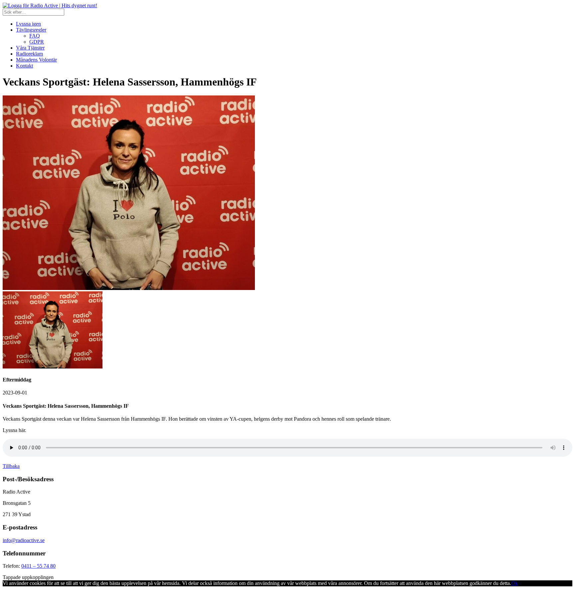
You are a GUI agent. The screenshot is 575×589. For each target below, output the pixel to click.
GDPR (36, 42)
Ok (514, 583)
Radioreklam (29, 54)
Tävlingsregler (31, 30)
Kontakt (24, 66)
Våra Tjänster (30, 48)
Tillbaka (11, 466)
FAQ (34, 36)
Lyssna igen (28, 24)
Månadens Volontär (36, 60)
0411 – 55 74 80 (38, 566)
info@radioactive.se (24, 540)
